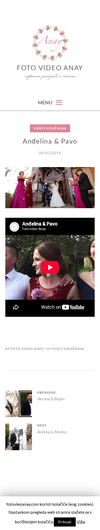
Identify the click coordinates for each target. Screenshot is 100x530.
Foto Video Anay (50, 68)
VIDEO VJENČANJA (50, 128)
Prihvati (64, 522)
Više (81, 521)
